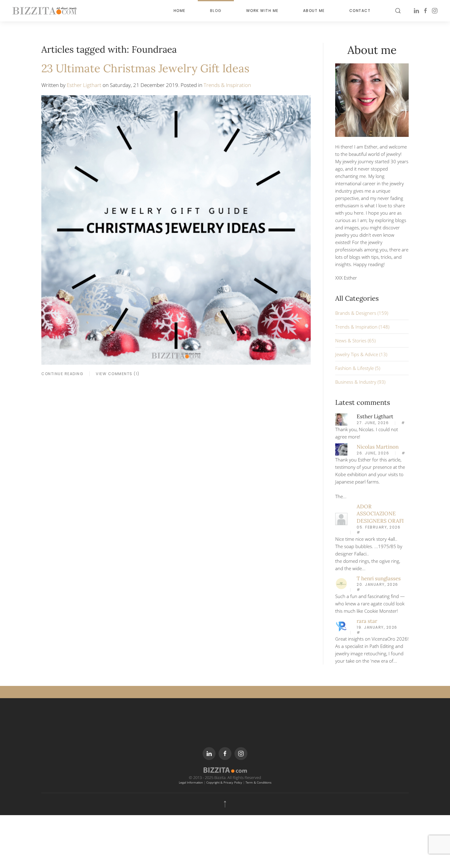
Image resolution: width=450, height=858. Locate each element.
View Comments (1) (118, 373)
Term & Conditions (259, 783)
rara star (367, 621)
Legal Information (191, 783)
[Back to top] (225, 804)
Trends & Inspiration (227, 84)
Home (180, 10)
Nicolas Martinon (378, 446)
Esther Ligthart (84, 84)
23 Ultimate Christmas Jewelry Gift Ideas (145, 68)
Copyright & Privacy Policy (224, 783)
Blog (216, 10)
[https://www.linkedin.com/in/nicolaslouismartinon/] (341, 449)
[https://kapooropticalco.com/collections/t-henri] (341, 583)
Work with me (262, 10)
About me (314, 10)
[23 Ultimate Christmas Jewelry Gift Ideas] (176, 229)
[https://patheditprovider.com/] (341, 626)
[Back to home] (44, 10)
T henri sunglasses (379, 578)
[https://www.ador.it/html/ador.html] (341, 518)
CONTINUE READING (62, 373)
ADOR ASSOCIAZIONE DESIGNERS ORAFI (380, 514)
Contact (360, 10)
